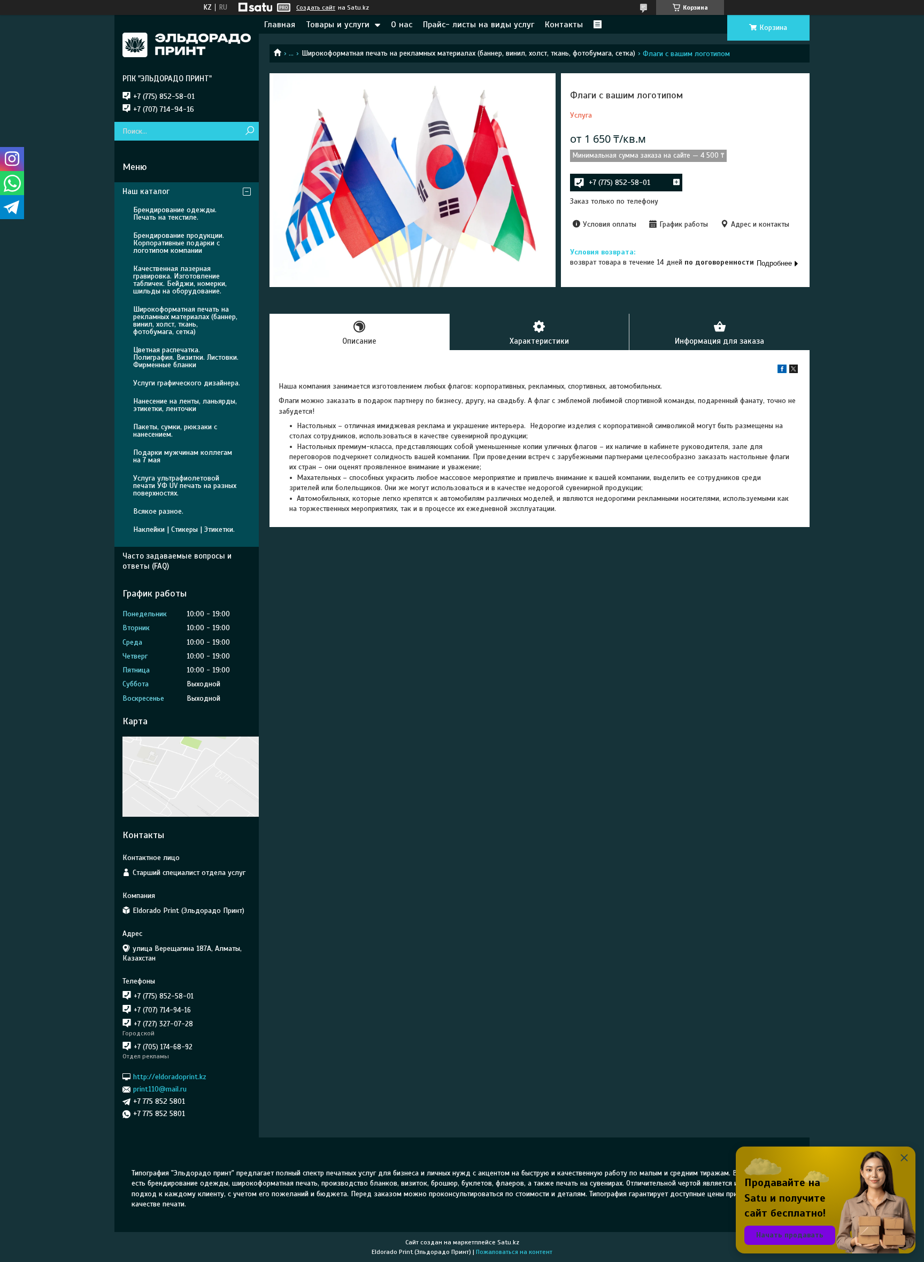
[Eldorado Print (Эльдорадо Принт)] (186, 44)
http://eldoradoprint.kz (169, 1076)
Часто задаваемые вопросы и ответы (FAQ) (177, 561)
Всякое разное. (158, 511)
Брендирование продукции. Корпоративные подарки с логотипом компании (178, 243)
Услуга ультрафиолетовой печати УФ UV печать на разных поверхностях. (184, 486)
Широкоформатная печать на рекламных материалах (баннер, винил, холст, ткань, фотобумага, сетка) (468, 53)
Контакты (564, 24)
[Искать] (249, 131)
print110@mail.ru (160, 1089)
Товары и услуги (337, 24)
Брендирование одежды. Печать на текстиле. (175, 213)
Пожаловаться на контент (514, 1252)
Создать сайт (315, 7)
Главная (279, 24)
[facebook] (782, 370)
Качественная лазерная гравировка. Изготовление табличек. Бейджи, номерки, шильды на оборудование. (180, 280)
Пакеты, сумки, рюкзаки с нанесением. (175, 430)
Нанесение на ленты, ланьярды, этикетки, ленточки (185, 405)
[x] (793, 370)
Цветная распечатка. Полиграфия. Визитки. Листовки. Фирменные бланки (185, 357)
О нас (401, 24)
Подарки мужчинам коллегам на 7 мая (182, 456)
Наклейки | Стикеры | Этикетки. (184, 529)
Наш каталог (146, 191)
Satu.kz (508, 1242)
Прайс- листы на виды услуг (478, 24)
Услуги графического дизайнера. (186, 383)
